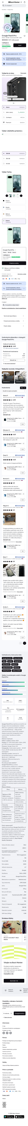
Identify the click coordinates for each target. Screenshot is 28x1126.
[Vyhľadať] (3, 5)
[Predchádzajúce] (7, 195)
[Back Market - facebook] (7, 1033)
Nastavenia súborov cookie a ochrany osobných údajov (11, 1079)
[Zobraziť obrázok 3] (17, 195)
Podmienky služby (6, 1072)
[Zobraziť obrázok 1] (10, 195)
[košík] (24, 2)
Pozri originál (18, 541)
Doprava (4, 1047)
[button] (7, 28)
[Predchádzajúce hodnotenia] (20, 643)
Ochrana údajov (6, 1077)
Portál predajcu (6, 1043)
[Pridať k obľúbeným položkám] (24, 36)
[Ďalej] (21, 195)
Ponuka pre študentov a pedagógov (11, 1028)
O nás (3, 1026)
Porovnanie (23, 73)
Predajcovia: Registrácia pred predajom (12, 1040)
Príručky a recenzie (7, 1053)
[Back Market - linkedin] (3, 1033)
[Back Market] (14, 2)
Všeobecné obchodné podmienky (10, 1075)
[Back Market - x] (10, 1033)
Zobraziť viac (6, 414)
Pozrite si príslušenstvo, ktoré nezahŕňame (14, 308)
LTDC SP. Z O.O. (5, 275)
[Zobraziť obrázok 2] (14, 195)
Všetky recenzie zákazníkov (9, 1058)
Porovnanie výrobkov (7, 1056)
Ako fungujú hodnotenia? (10, 363)
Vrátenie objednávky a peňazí (9, 1049)
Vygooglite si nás (8, 973)
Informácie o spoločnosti (8, 1085)
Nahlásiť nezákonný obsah (8, 1087)
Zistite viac (4, 298)
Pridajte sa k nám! (6, 1030)
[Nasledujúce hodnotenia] (24, 643)
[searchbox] (15, 5)
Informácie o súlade (22, 274)
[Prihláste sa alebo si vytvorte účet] (21, 2)
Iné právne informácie (7, 1082)
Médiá (4, 1098)
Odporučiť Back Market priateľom (10, 1065)
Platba (4, 1045)
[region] (14, 377)
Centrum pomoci (6, 1051)
